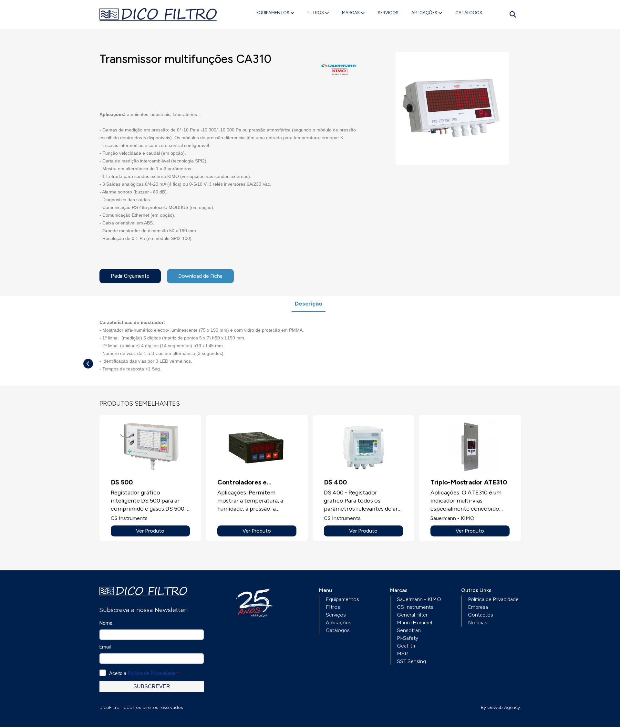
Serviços (388, 12)
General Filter (412, 615)
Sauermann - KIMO (419, 599)
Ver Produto (150, 531)
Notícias (477, 622)
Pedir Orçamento (130, 276)
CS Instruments (415, 607)
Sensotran (409, 630)
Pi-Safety (407, 638)
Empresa (478, 607)
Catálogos (468, 12)
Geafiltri (406, 646)
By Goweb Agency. (501, 707)
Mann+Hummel (414, 622)
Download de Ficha (200, 276)
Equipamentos (273, 12)
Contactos (480, 615)
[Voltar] (88, 364)
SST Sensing (411, 661)
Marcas (351, 12)
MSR (402, 653)
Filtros (316, 12)
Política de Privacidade (493, 599)
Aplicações (424, 12)
